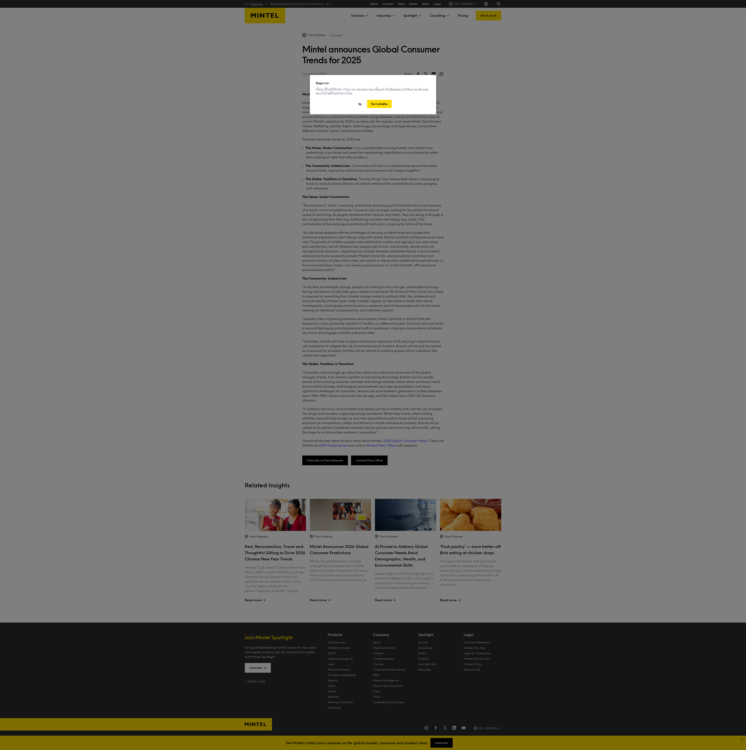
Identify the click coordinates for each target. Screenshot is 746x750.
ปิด (360, 104)
